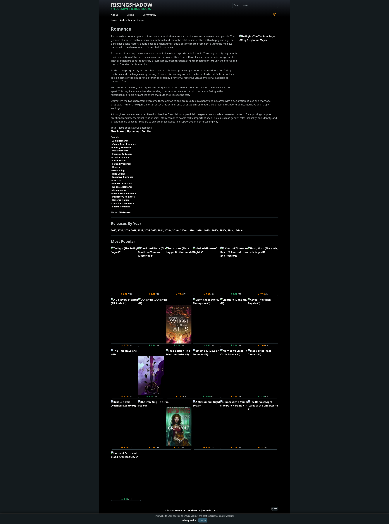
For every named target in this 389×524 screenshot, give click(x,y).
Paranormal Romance (124, 193)
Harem (116, 167)
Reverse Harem (120, 199)
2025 (154, 230)
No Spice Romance (122, 186)
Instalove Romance (122, 176)
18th (230, 230)
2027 (140, 230)
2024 (160, 230)
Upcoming (133, 131)
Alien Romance (120, 140)
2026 (147, 230)
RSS (215, 510)
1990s (191, 230)
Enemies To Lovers (122, 153)
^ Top (274, 508)
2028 (133, 230)
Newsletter (180, 510)
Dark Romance (120, 150)
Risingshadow (131, 6)
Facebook (192, 510)
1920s (223, 230)
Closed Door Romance (124, 144)
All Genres (125, 212)
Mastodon (207, 510)
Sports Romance (121, 206)
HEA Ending (118, 170)
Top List (146, 131)
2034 (120, 230)
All (242, 230)
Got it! (203, 520)
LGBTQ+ (116, 180)
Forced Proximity (121, 163)
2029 (127, 230)
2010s (175, 230)
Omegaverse (119, 190)
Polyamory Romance (123, 196)
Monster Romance (122, 183)
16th (237, 230)
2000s (183, 230)
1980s (199, 230)
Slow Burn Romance (123, 203)
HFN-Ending (118, 173)
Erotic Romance (120, 157)
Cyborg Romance (121, 147)
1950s (215, 230)
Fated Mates (119, 160)
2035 (113, 230)
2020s (167, 230)
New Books (117, 131)
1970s (207, 230)
